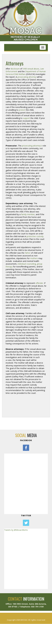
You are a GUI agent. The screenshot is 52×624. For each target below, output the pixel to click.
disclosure (15, 68)
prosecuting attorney (26, 77)
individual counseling (27, 264)
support (26, 118)
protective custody (35, 236)
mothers (34, 258)
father (27, 253)
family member (28, 214)
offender (39, 283)
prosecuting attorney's (32, 145)
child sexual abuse (31, 68)
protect (22, 110)
